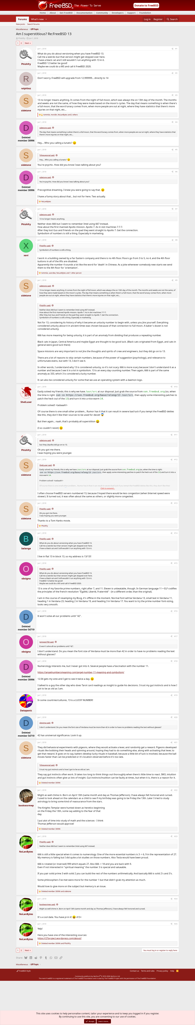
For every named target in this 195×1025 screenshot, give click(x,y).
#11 (175, 435)
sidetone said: (45, 127)
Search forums (33, 24)
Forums (22, 19)
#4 (176, 122)
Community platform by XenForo (97, 976)
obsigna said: (45, 722)
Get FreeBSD (66, 12)
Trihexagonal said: (47, 155)
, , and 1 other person (61, 273)
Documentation (84, 12)
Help (172, 971)
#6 (176, 172)
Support (131, 12)
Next (27, 43)
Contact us (134, 971)
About (53, 12)
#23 (175, 836)
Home (43, 12)
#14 (175, 533)
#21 (175, 742)
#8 (176, 240)
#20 (175, 717)
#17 (175, 636)
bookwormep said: (47, 904)
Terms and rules (147, 971)
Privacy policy (162, 971)
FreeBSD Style (24, 971)
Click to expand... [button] (107, 488)
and (56, 891)
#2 (176, 73)
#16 (175, 611)
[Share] (172, 48)
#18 (175, 661)
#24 (175, 899)
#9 (176, 280)
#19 (175, 695)
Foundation (145, 12)
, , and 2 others (60, 115)
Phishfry (21, 38)
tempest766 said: (46, 642)
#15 (175, 563)
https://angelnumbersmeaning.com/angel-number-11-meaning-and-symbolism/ (81, 672)
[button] (46, 19)
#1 (176, 48)
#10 (175, 386)
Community (102, 12)
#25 (175, 924)
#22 (175, 790)
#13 (175, 503)
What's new (37, 19)
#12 (175, 459)
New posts (20, 24)
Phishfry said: (45, 245)
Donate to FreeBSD (146, 5)
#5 (176, 149)
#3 (176, 95)
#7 (176, 209)
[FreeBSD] (68, 9)
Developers (117, 12)
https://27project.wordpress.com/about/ (60, 938)
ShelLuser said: (45, 465)
